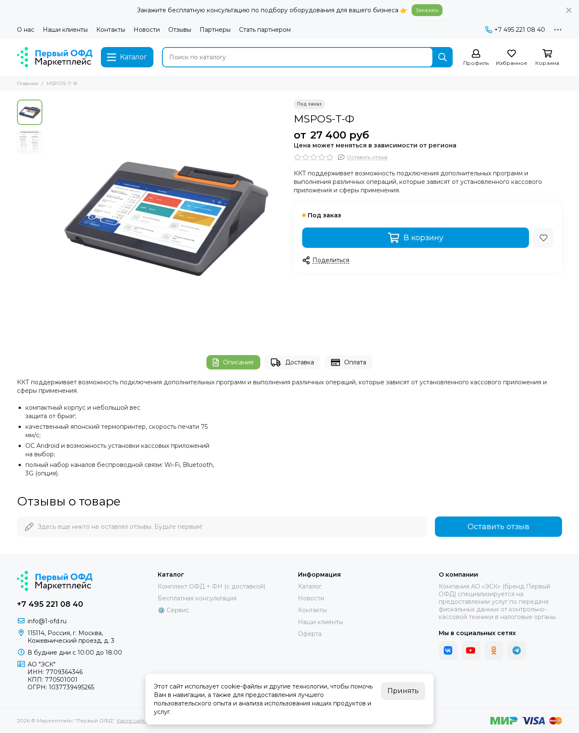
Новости (147, 29)
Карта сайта (132, 720)
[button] (51, 219)
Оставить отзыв (498, 526)
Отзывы (179, 29)
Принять (403, 691)
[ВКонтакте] (448, 650)
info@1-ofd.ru (47, 621)
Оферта (310, 634)
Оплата (355, 362)
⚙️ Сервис (173, 610)
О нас (25, 29)
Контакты (110, 29)
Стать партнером (265, 29)
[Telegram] (516, 650)
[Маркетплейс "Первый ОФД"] (54, 57)
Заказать (427, 10)
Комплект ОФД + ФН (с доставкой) (211, 586)
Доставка (299, 362)
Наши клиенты (65, 29)
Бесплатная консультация (197, 598)
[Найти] (442, 57)
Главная (27, 83)
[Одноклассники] (493, 650)
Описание (238, 362)
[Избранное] (543, 238)
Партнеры (215, 29)
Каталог (310, 586)
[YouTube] (471, 650)
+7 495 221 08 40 (519, 29)
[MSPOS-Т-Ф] (166, 219)
